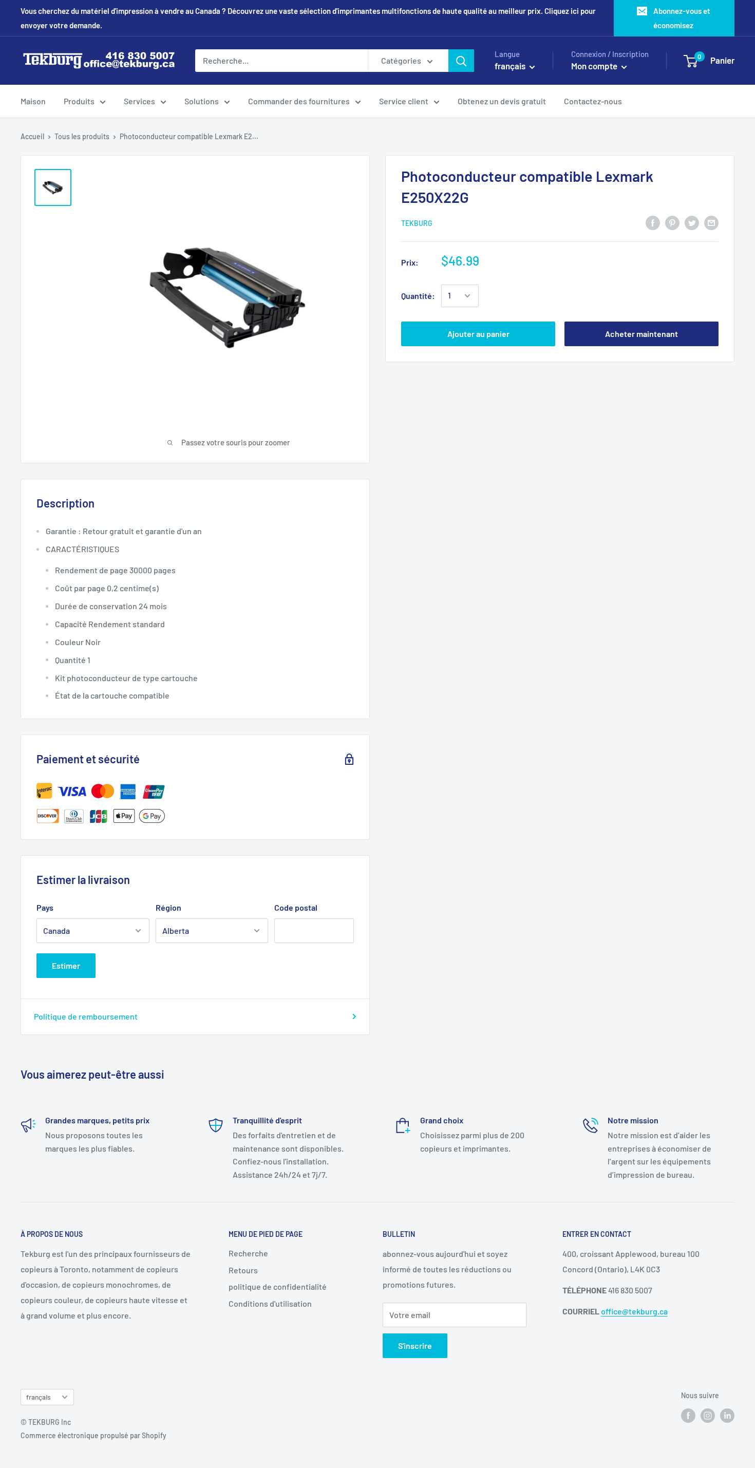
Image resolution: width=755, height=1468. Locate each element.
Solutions (201, 101)
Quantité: (418, 295)
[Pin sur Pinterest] (672, 222)
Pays (44, 907)
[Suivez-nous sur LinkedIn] (727, 1415)
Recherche (248, 1253)
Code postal (295, 907)
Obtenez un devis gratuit (502, 101)
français (38, 1396)
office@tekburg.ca (634, 1311)
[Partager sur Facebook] (653, 222)
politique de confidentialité (278, 1286)
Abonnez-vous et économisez (681, 18)
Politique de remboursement (86, 1016)
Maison (33, 101)
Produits (79, 101)
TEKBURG (416, 223)
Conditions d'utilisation (270, 1303)
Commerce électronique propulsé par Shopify (93, 1435)
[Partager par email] (711, 222)
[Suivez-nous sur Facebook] (688, 1415)
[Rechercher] (461, 60)
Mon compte (595, 66)
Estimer (66, 965)
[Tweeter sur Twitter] (692, 222)
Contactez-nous (593, 101)
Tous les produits (81, 136)
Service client (403, 101)
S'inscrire (415, 1345)
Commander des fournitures (299, 101)
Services (139, 101)
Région (168, 907)
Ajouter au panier (478, 333)
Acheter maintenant (641, 333)
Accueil (32, 136)
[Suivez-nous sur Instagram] (708, 1415)
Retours (243, 1270)
